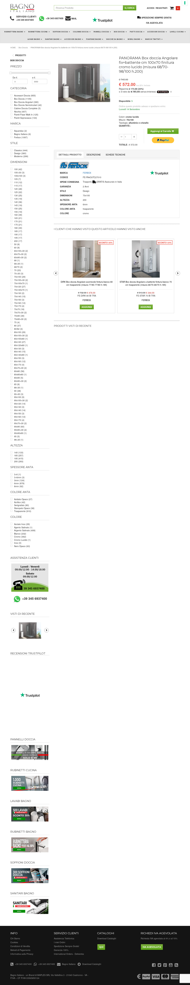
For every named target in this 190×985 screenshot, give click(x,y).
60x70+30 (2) (20, 254)
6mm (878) (19, 483)
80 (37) (17, 325)
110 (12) (18, 182)
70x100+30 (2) (21, 279)
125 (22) (18, 192)
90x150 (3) (19, 413)
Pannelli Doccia (102, 32)
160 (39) (18, 214)
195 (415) (18, 458)
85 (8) (17, 384)
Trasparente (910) (22, 511)
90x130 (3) (19, 406)
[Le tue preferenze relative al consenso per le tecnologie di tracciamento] (185, 3)
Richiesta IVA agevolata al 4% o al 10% (159, 938)
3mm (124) (19, 480)
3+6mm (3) (19, 477)
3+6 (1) (17, 474)
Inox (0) (17, 542)
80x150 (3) (19, 358)
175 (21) (18, 224)
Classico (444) (21, 150)
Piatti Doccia (136, 32)
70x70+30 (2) (20, 312)
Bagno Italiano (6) (22, 134)
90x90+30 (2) (20, 429)
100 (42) (18, 169)
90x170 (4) (19, 419)
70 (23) (17, 270)
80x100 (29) (20, 332)
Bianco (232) (20, 533)
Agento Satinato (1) (23, 527)
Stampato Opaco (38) (24, 508)
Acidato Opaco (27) (23, 499)
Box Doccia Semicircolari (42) (28, 105)
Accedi (150, 8)
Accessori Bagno (73, 39)
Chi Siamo (15, 938)
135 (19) (18, 198)
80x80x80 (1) (20, 374)
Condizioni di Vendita (20, 946)
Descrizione (94, 154)
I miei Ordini (59, 942)
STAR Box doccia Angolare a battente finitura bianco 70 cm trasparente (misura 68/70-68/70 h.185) (146, 283)
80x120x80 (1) (21, 345)
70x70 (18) (19, 309)
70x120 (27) (20, 286)
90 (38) (17, 390)
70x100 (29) (20, 276)
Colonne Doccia (81, 32)
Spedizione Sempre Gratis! (66, 946)
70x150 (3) (19, 299)
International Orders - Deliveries (69, 953)
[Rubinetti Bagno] (29, 844)
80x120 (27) (20, 341)
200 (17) (18, 240)
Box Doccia (119, 32)
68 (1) (17, 260)
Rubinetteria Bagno (14, 32)
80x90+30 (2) (20, 380)
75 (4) (17, 322)
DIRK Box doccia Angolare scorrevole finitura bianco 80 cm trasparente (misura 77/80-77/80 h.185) (87, 283)
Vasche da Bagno (114, 39)
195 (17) (18, 237)
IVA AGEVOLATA (154, 22)
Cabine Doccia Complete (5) (27, 108)
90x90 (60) (19, 426)
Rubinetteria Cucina (38, 32)
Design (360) (20, 153)
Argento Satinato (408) (24, 530)
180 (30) (18, 227)
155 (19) (18, 211)
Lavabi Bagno (34, 39)
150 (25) (18, 208)
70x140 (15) (20, 296)
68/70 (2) (18, 266)
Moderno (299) (21, 156)
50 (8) (17, 244)
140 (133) (18, 452)
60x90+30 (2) (20, 257)
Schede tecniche (115, 154)
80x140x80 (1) (21, 354)
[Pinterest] (165, 965)
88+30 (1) (18, 387)
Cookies (14, 942)
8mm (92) (18, 486)
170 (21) (18, 221)
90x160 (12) (20, 416)
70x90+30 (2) (20, 319)
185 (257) (18, 455)
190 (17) (18, 234)
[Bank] (139, 978)
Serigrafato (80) (21, 505)
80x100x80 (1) (21, 338)
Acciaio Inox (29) (22, 524)
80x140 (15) (20, 351)
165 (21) (18, 218)
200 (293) (18, 461)
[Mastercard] (165, 978)
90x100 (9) (19, 397)
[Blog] (176, 965)
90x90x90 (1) (20, 433)
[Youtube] (170, 965)
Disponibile (124, 100)
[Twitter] (159, 965)
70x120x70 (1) (21, 289)
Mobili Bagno (134, 39)
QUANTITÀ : (125, 125)
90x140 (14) (20, 410)
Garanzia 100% (61, 950)
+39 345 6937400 (25, 19)
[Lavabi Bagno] (29, 814)
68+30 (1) (18, 263)
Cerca (130, 7)
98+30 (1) (18, 439)
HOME (13, 47)
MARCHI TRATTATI (153, 39)
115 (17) (18, 185)
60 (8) (17, 247)
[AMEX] (175, 978)
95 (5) (17, 436)
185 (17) (18, 231)
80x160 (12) (20, 361)
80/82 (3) (18, 328)
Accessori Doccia (156, 32)
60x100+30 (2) (21, 250)
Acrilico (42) (19, 502)
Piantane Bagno (94, 39)
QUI (101, 947)
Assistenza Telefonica (64, 938)
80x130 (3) (19, 348)
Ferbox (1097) (21, 137)
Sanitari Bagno (52, 39)
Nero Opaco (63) (22, 546)
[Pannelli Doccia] (29, 752)
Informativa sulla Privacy (21, 953)
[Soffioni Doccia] (29, 875)
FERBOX (87, 172)
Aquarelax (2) (20, 130)
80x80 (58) (19, 371)
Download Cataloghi (106, 938)
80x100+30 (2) (21, 335)
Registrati (161, 8)
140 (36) (18, 201)
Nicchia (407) (20, 111)
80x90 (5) (18, 377)
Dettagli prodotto (70, 154)
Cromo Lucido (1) (22, 539)
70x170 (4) (19, 305)
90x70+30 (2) (20, 423)
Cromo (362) (20, 536)
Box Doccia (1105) (22, 98)
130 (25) (18, 195)
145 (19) (18, 205)
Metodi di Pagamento (20, 950)
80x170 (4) (19, 364)
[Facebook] (154, 965)
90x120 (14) (20, 403)
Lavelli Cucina (177, 32)
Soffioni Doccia (61, 32)
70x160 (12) (20, 302)
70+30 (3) (18, 273)
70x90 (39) (19, 315)
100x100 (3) (20, 175)
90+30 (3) (18, 394)
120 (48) (18, 188)
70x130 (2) (19, 293)
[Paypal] (146, 978)
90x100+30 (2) (21, 400)
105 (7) (17, 179)
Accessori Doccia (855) (25, 95)
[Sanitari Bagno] (29, 906)
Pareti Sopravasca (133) (25, 117)
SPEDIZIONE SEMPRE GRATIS (156, 17)
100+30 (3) (19, 172)
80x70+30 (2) (20, 367)
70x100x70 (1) (21, 283)
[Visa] (156, 978)
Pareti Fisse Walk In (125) (26, 114)
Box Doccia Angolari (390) (26, 102)
